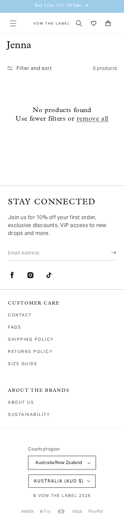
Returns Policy (30, 351)
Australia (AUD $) (59, 481)
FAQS (14, 327)
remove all (92, 119)
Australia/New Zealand (58, 462)
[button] (13, 23)
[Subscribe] (109, 252)
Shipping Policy (31, 339)
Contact (20, 314)
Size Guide (22, 363)
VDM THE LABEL (57, 495)
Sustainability (29, 414)
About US (21, 402)
